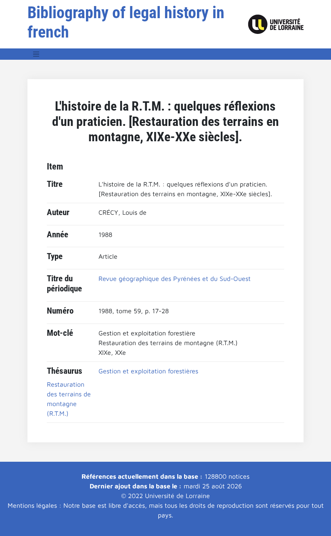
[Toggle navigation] (36, 54)
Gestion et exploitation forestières (148, 371)
